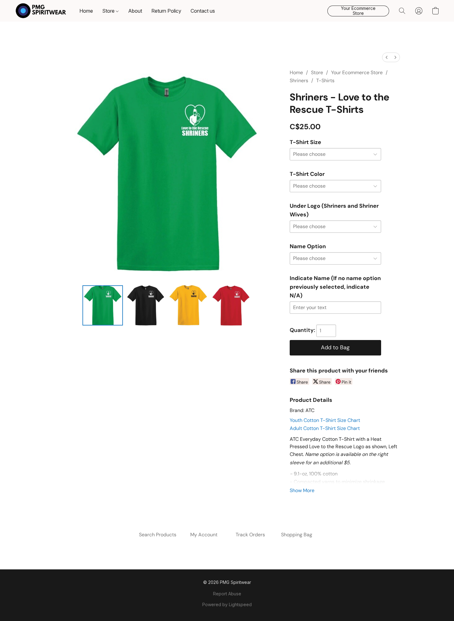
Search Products (157, 534)
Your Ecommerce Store (357, 72)
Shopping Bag (296, 534)
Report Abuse (227, 593)
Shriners (299, 80)
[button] (41, 11)
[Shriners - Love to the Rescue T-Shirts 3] (231, 305)
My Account (203, 534)
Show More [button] (302, 490)
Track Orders (250, 534)
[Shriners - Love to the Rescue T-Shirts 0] (102, 305)
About (135, 11)
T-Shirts (325, 80)
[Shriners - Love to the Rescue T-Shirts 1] (145, 305)
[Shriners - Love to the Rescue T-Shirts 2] (188, 305)
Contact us (203, 11)
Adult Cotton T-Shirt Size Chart (325, 428)
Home (86, 11)
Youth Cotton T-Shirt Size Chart (325, 420)
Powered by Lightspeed (227, 604)
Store (109, 11)
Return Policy (166, 11)
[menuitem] (386, 57)
